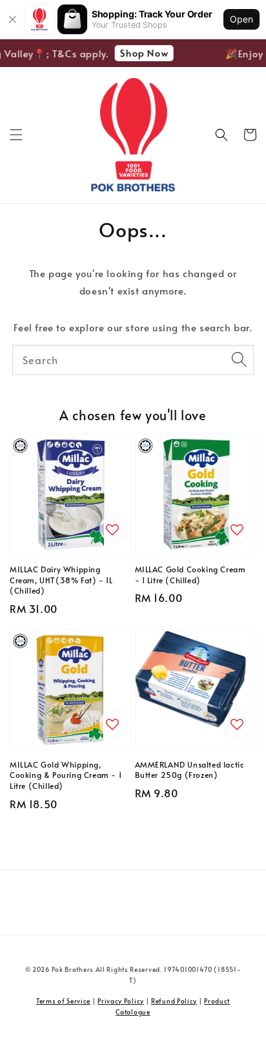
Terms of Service (63, 1000)
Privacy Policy (120, 1000)
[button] (16, 135)
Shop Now (142, 52)
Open (241, 19)
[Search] (239, 359)
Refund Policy (174, 1000)
